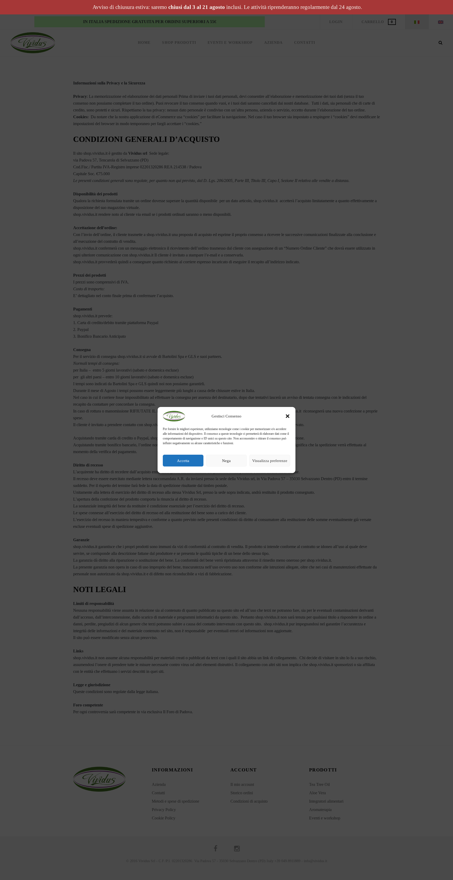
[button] (287, 416)
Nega (226, 461)
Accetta (183, 461)
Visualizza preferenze (269, 461)
